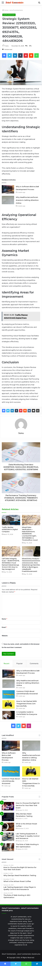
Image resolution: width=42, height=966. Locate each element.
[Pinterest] (20, 410)
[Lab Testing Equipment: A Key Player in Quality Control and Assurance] (8, 837)
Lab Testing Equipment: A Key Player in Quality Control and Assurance (27, 836)
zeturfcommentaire (16, 10)
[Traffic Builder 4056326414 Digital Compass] (11, 520)
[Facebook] (3, 410)
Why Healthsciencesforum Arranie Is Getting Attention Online (27, 200)
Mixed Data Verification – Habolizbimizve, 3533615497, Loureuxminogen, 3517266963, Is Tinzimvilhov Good (30, 533)
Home (6, 10)
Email (4, 627)
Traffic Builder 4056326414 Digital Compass (10, 529)
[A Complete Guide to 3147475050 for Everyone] (8, 715)
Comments (34, 663)
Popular (19, 663)
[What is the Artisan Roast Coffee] (8, 827)
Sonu (7, 46)
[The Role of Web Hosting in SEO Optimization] (8, 847)
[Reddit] (25, 410)
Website (5, 636)
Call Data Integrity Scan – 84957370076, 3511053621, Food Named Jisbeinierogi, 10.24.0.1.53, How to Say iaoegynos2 (10, 564)
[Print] (37, 410)
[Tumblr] (16, 410)
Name (4, 619)
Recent (6, 663)
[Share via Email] (33, 410)
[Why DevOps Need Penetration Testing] (8, 817)
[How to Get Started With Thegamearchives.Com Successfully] (8, 704)
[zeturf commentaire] (15, 2)
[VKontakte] (29, 410)
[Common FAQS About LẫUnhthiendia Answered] (8, 694)
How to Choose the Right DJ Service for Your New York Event (27, 805)
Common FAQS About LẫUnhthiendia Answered (11, 781)
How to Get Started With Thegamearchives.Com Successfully (26, 703)
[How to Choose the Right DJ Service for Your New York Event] (8, 806)
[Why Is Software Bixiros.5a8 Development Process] (8, 189)
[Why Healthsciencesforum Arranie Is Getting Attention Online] (8, 200)
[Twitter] (8, 410)
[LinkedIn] (12, 410)
